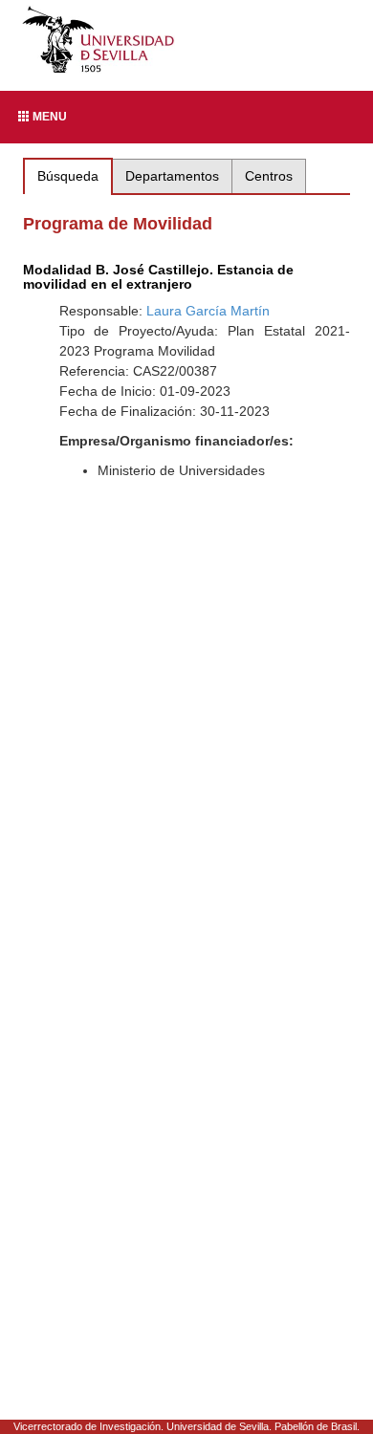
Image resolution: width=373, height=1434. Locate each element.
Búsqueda (68, 176)
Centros (269, 176)
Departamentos (172, 176)
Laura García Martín (208, 310)
